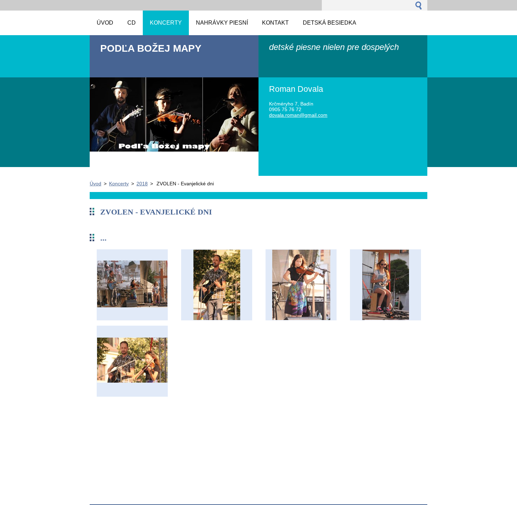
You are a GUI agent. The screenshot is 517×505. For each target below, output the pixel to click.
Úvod (95, 183)
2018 (142, 183)
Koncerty (119, 183)
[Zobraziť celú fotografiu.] (132, 285)
